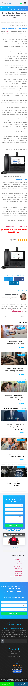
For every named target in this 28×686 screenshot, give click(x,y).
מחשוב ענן (19, 563)
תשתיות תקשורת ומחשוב (16, 576)
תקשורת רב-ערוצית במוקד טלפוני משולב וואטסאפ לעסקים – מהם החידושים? (14, 398)
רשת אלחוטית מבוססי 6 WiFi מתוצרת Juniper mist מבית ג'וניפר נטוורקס (15, 427)
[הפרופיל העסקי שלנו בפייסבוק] (18, 649)
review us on (18, 671)
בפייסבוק (15, 310)
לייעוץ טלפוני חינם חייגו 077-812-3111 (14, 500)
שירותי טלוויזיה (18, 570)
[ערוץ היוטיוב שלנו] (9, 649)
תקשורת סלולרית (18, 575)
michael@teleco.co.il (18, 311)
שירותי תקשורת (18, 573)
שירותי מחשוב (18, 571)
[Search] (2, 641)
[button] (25, 3)
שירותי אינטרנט (18, 568)
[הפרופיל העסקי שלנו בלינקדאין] (15, 649)
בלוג (15, 7)
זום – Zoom (8, 31)
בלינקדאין (10, 310)
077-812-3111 (14, 591)
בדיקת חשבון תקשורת (17, 558)
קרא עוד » (21, 347)
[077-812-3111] (21, 3)
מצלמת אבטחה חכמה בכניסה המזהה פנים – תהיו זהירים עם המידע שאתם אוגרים (15, 483)
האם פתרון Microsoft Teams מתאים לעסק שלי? (15, 226)
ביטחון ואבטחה (18, 559)
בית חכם (20, 561)
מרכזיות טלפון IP (18, 566)
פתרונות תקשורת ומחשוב (22, 7)
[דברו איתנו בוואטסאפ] (12, 649)
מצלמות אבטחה (18, 565)
